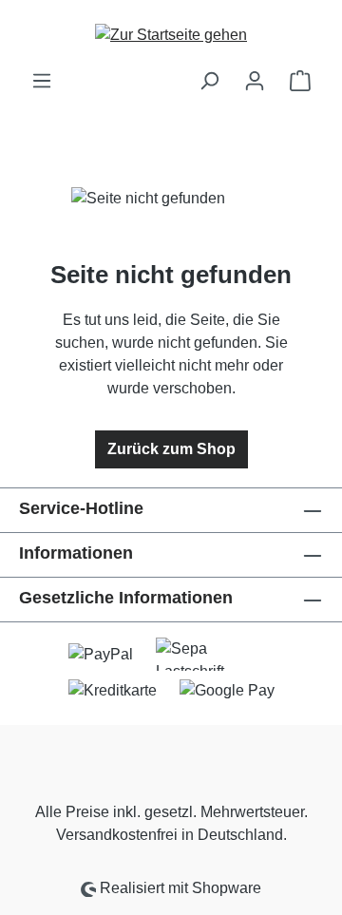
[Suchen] (209, 81)
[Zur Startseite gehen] (171, 35)
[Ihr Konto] (254, 81)
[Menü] (42, 81)
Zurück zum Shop (171, 449)
